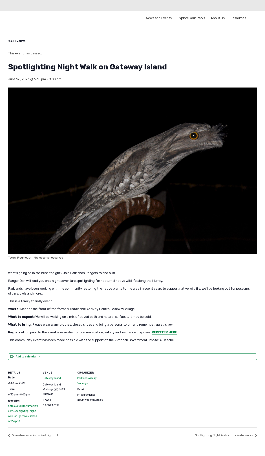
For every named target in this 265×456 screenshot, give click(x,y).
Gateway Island (52, 378)
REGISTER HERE (164, 332)
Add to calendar (26, 356)
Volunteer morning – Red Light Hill (35, 435)
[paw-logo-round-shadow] (26, 18)
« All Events (16, 41)
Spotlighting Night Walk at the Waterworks (224, 435)
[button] (254, 18)
